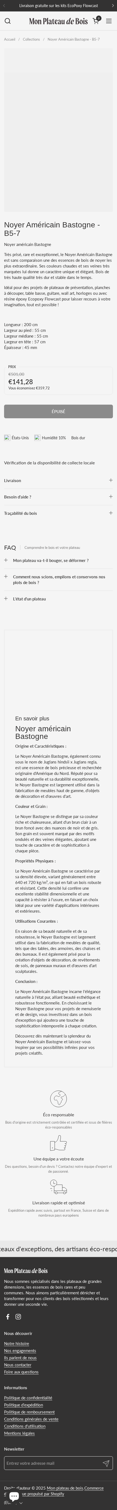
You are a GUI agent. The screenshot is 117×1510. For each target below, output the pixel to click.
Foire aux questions (21, 1371)
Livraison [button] (12, 480)
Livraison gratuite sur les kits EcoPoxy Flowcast (58, 6)
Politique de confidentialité (28, 1397)
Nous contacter (17, 1364)
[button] (7, 20)
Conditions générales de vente (31, 1418)
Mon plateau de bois (65, 1487)
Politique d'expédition (23, 1404)
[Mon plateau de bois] (58, 21)
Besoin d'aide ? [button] (17, 496)
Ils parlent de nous (20, 1357)
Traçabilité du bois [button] (20, 513)
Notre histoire (16, 1343)
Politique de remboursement (29, 1411)
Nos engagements (20, 1350)
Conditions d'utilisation (24, 1426)
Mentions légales (19, 1433)
